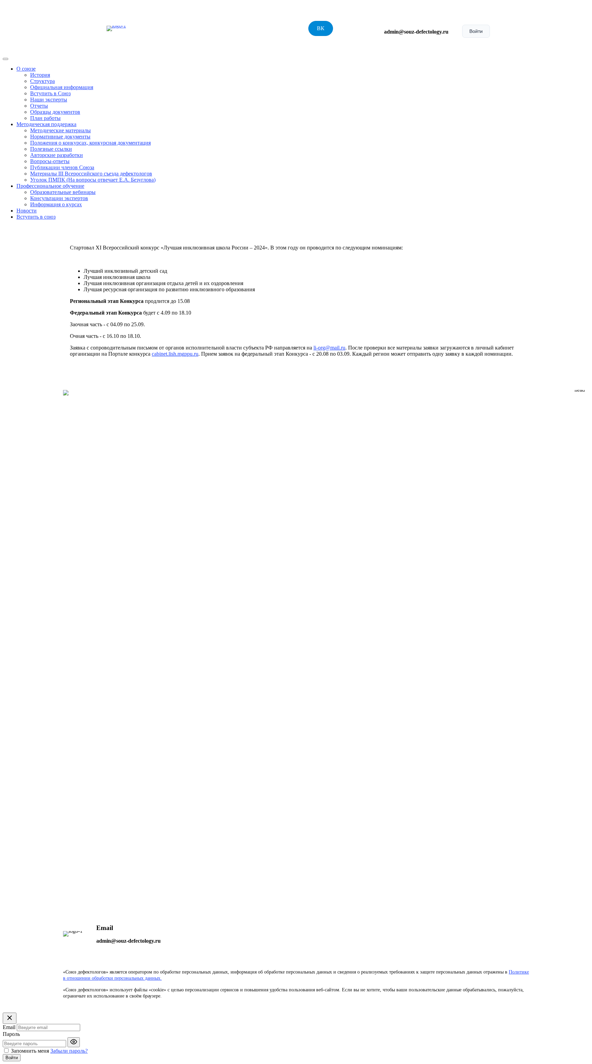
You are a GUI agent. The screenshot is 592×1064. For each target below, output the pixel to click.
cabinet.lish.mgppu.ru (175, 354)
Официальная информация (61, 87)
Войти (476, 31)
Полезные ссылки (51, 149)
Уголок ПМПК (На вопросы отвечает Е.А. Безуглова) (93, 180)
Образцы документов (55, 112)
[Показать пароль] (73, 1042)
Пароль (11, 1034)
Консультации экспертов (59, 198)
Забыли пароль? (69, 1051)
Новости (26, 210)
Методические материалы (60, 130)
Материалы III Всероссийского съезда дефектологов (91, 173)
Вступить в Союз (50, 93)
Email (9, 1027)
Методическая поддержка (46, 124)
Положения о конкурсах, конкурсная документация (90, 143)
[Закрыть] (9, 1018)
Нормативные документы (60, 136)
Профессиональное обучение (50, 186)
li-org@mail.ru (329, 348)
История (40, 75)
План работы (45, 118)
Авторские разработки (56, 155)
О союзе (26, 69)
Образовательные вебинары (63, 192)
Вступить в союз (36, 217)
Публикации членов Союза (62, 167)
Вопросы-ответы (50, 161)
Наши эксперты (48, 99)
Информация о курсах (56, 204)
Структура (42, 81)
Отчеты (39, 106)
